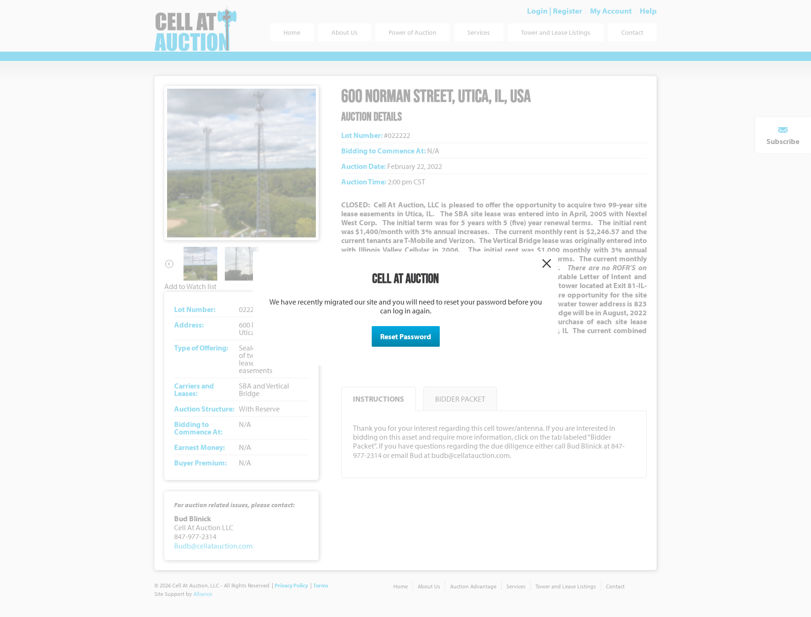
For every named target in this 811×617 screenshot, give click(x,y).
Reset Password (405, 336)
